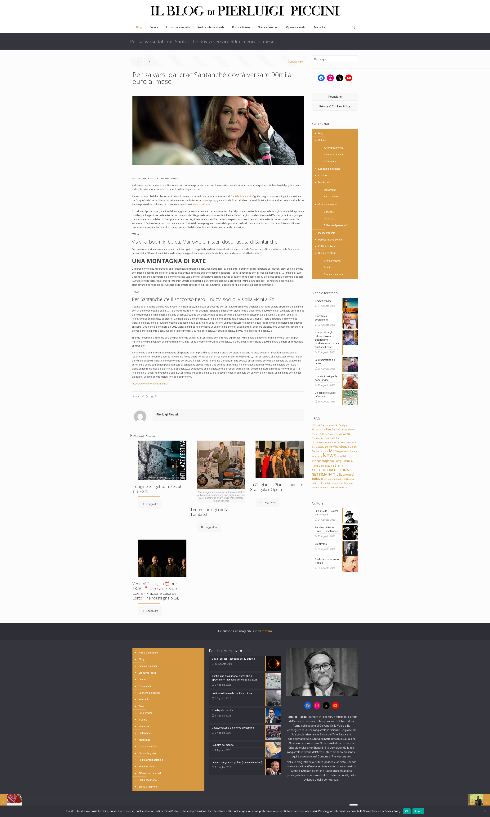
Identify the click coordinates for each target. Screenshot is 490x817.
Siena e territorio (327, 253)
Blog (320, 133)
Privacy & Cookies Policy (334, 106)
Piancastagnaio (326, 232)
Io (334, 438)
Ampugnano (328, 425)
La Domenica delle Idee (324, 442)
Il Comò (322, 175)
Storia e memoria (333, 274)
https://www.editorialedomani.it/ (150, 383)
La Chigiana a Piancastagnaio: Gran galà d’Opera (276, 487)
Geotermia (317, 438)
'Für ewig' (317, 425)
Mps (333, 451)
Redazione (335, 96)
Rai (352, 461)
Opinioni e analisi (327, 204)
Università (333, 487)
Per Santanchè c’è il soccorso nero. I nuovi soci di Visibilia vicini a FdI (204, 299)
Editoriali (329, 211)
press (345, 460)
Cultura (322, 140)
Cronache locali (332, 260)
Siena (338, 465)
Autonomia (319, 429)
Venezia (343, 487)
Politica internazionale (330, 239)
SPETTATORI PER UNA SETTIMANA (330, 472)
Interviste (329, 218)
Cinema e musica (333, 154)
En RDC (323, 433)
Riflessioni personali (335, 225)
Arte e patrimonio (333, 147)
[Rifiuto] (485, 811)
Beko (339, 429)
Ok (407, 811)
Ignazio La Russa (200, 204)
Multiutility (317, 456)
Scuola (330, 466)
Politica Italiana (326, 246)
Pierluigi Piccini (167, 414)
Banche (330, 429)
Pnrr (337, 461)
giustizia (328, 438)
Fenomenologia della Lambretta (209, 512)
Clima (346, 430)
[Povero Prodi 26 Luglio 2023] (479, 801)
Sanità (322, 465)
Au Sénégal (341, 425)
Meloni (353, 446)
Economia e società (329, 168)
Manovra (327, 446)
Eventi (327, 267)
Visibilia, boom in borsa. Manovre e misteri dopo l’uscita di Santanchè (204, 241)
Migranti (317, 451)
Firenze (331, 434)
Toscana (348, 483)
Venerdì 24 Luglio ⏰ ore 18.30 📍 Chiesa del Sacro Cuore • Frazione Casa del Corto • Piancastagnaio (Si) (155, 591)
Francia (339, 434)
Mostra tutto (296, 62)
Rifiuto (418, 811)
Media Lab (324, 182)
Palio (339, 456)
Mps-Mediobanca (347, 451)
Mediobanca (340, 446)
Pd (344, 456)
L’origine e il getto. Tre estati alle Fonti (157, 489)
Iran (338, 438)
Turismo (323, 487)
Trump (315, 487)
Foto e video (331, 196)
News (329, 455)
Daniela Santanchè (241, 196)
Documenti (330, 189)
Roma (315, 466)
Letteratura (330, 161)
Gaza (346, 434)
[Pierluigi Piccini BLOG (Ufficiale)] (245, 11)
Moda (325, 451)
